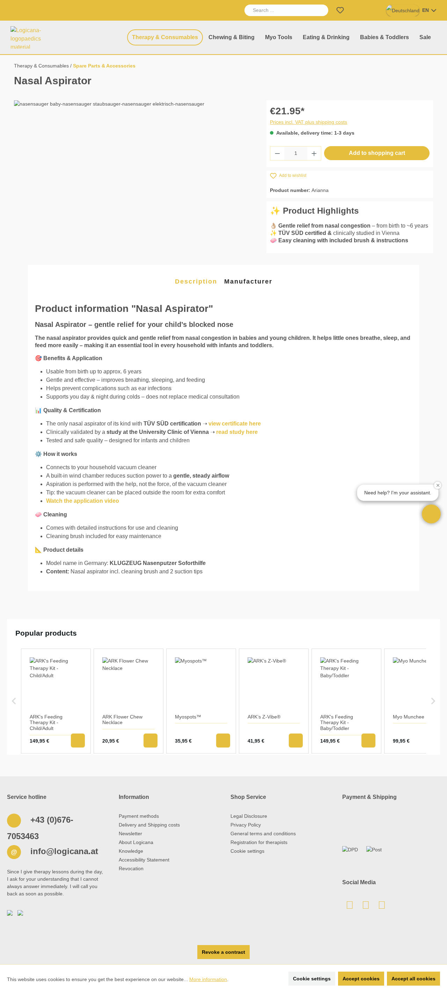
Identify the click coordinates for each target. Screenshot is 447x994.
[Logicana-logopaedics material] (32, 37)
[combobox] (278, 10)
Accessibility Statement (144, 860)
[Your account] (357, 10)
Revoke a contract (223, 952)
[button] (431, 514)
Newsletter (130, 833)
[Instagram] (381, 907)
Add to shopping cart (377, 153)
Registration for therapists (258, 842)
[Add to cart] (78, 741)
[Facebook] (365, 907)
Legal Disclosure (248, 816)
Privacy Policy (245, 825)
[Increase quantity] (314, 153)
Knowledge (131, 851)
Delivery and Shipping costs (149, 825)
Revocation (131, 868)
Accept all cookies (413, 978)
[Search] (320, 10)
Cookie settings (247, 851)
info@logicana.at (63, 851)
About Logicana (136, 842)
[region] (133, 175)
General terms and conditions (263, 833)
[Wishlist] (340, 10)
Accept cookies (361, 978)
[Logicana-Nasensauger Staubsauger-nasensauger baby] (133, 175)
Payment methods (139, 816)
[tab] (196, 282)
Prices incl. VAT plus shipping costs (308, 122)
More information (208, 979)
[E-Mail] (349, 907)
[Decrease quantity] (277, 153)
